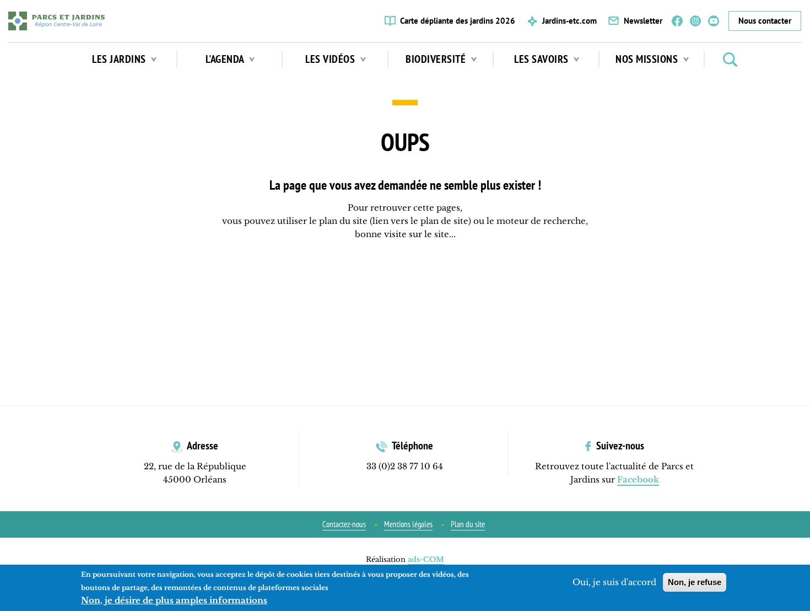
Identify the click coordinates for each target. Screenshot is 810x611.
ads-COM (426, 559)
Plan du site (468, 524)
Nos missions (648, 59)
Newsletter (643, 20)
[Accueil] (56, 21)
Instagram (695, 21)
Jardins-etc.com (569, 20)
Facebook (677, 21)
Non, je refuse (694, 582)
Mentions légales (408, 524)
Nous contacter (764, 20)
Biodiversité (437, 59)
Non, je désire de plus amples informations (174, 600)
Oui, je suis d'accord (614, 582)
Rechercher (730, 59)
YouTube (713, 21)
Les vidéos (331, 59)
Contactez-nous (344, 524)
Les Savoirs (542, 59)
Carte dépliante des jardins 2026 (457, 20)
